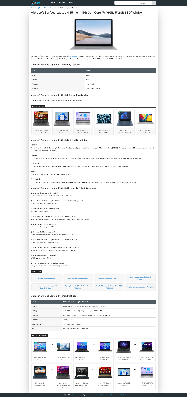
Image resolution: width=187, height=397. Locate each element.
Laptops (71, 3)
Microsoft (47, 8)
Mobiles (62, 3)
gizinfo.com (75, 395)
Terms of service (111, 395)
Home (53, 3)
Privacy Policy (99, 395)
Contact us (122, 395)
